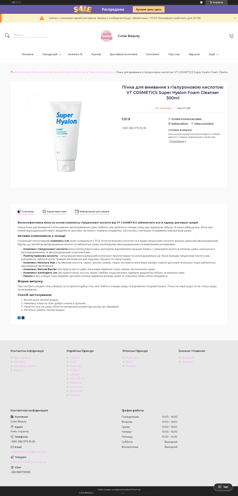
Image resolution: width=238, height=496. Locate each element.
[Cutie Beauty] (106, 36)
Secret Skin (76, 386)
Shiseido (131, 366)
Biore (129, 361)
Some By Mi (77, 378)
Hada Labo (132, 357)
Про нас (174, 54)
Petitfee (75, 357)
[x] (23, 318)
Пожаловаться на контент (108, 492)
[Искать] (7, 36)
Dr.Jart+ (74, 370)
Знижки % (75, 54)
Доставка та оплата (123, 54)
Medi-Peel (76, 391)
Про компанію (22, 357)
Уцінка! (96, 54)
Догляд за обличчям (73, 72)
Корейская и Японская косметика (36, 72)
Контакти (152, 54)
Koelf (73, 361)
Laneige (75, 374)
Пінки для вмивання (101, 72)
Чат (225, 487)
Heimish (75, 395)
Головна (27, 54)
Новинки (187, 361)
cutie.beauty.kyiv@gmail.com (28, 451)
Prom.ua (135, 489)
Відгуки (194, 54)
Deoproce (76, 382)
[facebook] (19, 318)
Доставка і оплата (25, 366)
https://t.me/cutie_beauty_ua (28, 461)
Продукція (49, 54)
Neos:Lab (75, 366)
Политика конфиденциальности (141, 492)
